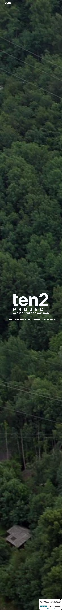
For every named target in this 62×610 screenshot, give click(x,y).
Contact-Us (54, 608)
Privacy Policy (51, 608)
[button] (33, 3)
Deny (50, 606)
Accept (43, 606)
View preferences (57, 606)
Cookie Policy (47, 608)
